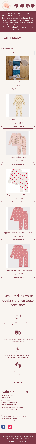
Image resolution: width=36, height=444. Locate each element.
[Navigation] (33, 6)
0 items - (28, 6)
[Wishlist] (22, 6)
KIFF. (8, 438)
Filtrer (19, 441)
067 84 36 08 (5, 400)
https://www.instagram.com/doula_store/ (10, 427)
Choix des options (18, 126)
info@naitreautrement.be (9, 402)
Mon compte (16, 6)
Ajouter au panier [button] (18, 89)
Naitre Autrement (6, 5)
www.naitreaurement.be (8, 404)
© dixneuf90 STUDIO (17, 436)
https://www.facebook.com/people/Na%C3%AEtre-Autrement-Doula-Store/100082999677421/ (3, 427)
